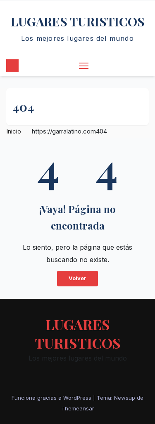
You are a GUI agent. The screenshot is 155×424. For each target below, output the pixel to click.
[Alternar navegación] (84, 65)
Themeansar (77, 408)
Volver (77, 278)
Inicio (13, 131)
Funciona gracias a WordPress (52, 397)
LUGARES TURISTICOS (78, 21)
